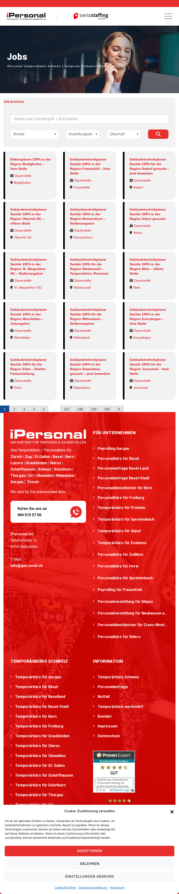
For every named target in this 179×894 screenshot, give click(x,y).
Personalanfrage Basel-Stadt (123, 478)
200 (107, 409)
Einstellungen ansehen (89, 876)
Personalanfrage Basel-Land (123, 468)
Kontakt (104, 716)
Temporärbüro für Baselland (40, 696)
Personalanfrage (113, 687)
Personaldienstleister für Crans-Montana (133, 625)
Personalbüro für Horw (118, 566)
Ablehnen (90, 864)
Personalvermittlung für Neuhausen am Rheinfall (133, 613)
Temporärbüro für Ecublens (123, 543)
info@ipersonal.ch (26, 565)
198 (80, 409)
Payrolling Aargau (113, 448)
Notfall (104, 696)
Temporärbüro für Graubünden (42, 736)
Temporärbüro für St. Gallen (40, 765)
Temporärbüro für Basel (36, 687)
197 (66, 409)
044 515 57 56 (29, 515)
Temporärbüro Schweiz (118, 677)
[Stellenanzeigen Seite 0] (119, 409)
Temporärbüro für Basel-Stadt (42, 706)
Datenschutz (109, 736)
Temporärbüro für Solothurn (40, 785)
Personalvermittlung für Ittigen (126, 601)
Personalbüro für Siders (119, 637)
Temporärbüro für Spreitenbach (126, 519)
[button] (172, 811)
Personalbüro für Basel (118, 458)
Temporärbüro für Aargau (38, 677)
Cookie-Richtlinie (65, 887)
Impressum (117, 887)
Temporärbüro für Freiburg (39, 726)
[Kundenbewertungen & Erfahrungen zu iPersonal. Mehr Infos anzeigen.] (114, 771)
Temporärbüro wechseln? (120, 706)
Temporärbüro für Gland (119, 531)
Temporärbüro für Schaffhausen (44, 775)
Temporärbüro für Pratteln (122, 507)
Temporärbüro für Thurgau (39, 795)
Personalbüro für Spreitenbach (126, 578)
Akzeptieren (89, 851)
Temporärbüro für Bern (36, 716)
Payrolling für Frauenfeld (120, 589)
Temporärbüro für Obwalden (40, 756)
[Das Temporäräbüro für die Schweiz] (26, 16)
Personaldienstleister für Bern (125, 488)
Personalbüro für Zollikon (121, 554)
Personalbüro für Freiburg (121, 497)
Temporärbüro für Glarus (37, 746)
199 (93, 409)
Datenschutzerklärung (93, 887)
